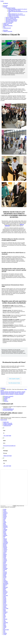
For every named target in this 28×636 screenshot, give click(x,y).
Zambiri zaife (6, 24)
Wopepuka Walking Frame (11, 20)
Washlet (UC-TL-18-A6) (13, 16)
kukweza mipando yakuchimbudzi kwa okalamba (11, 391)
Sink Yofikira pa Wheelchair (11, 19)
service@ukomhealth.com (8, 408)
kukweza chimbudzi (9, 394)
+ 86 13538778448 (7, 435)
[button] (14, 378)
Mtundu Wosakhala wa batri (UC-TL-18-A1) (17, 9)
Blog (4, 26)
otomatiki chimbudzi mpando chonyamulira (13, 392)
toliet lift (16, 392)
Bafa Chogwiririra (9, 22)
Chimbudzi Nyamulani (10, 7)
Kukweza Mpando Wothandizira (12, 17)
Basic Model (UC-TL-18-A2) (14, 10)
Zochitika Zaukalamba (7, 25)
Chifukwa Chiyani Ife (7, 23)
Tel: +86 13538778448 (8, 410)
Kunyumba (5, 5)
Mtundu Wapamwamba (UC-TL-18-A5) (16, 15)
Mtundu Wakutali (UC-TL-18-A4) (15, 13)
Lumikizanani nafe (7, 28)
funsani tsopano (4, 419)
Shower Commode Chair (11, 18)
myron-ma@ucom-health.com (9, 445)
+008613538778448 (7, 455)
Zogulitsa (5, 6)
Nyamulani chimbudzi (18, 394)
